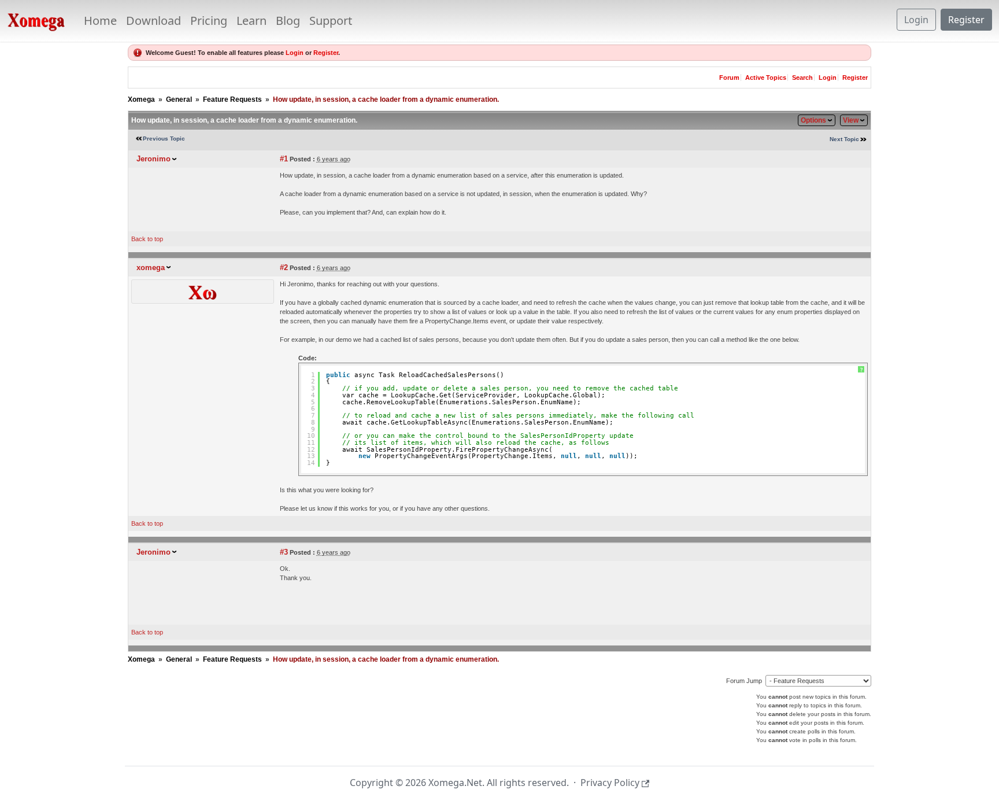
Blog (288, 20)
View (851, 120)
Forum (729, 77)
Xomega (141, 99)
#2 (284, 267)
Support (330, 20)
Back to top (147, 238)
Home (100, 20)
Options (813, 120)
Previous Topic (164, 138)
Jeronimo (153, 158)
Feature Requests (232, 99)
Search (802, 77)
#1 (284, 158)
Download (153, 20)
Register (966, 19)
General (179, 99)
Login (916, 19)
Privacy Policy (609, 782)
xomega (150, 267)
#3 (284, 552)
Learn (251, 20)
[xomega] (202, 291)
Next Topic (844, 139)
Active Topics (765, 77)
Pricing (208, 20)
